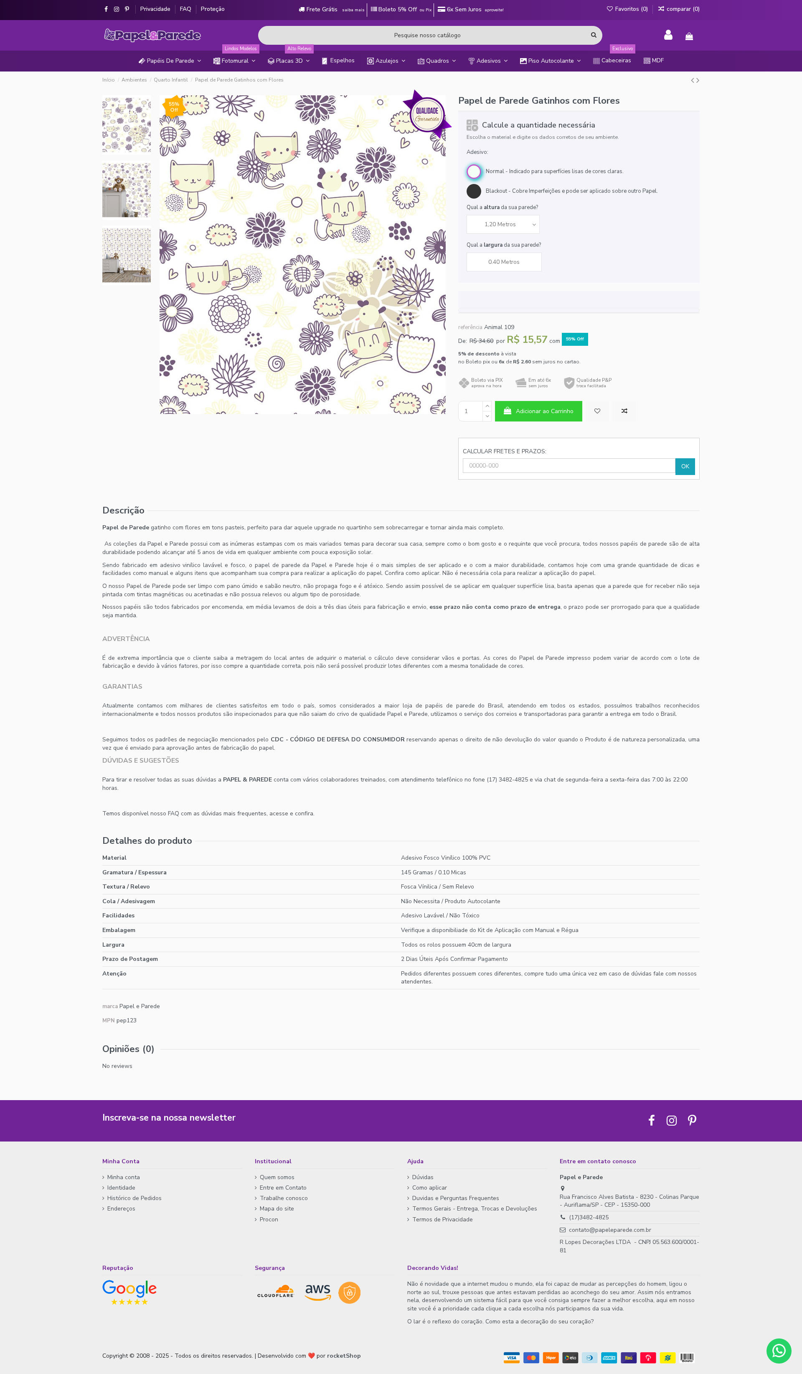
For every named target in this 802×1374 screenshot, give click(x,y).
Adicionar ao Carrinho (545, 411)
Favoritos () (632, 9)
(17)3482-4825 (589, 1217)
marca (110, 1006)
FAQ (186, 9)
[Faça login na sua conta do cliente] (668, 35)
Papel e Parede (139, 1006)
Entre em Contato (283, 1188)
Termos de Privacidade (442, 1219)
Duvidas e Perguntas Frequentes (455, 1198)
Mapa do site (277, 1209)
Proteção (213, 9)
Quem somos (277, 1177)
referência (470, 327)
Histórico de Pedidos (134, 1198)
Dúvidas (423, 1177)
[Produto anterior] (693, 80)
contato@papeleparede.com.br (610, 1230)
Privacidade (156, 9)
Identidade (121, 1188)
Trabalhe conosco (284, 1198)
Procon (269, 1219)
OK (685, 466)
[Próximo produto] (698, 80)
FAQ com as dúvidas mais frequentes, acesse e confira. (241, 813)
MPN (108, 1020)
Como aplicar (429, 1188)
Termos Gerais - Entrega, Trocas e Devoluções (474, 1209)
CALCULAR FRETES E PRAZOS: (504, 451)
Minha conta (123, 1177)
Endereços (121, 1209)
